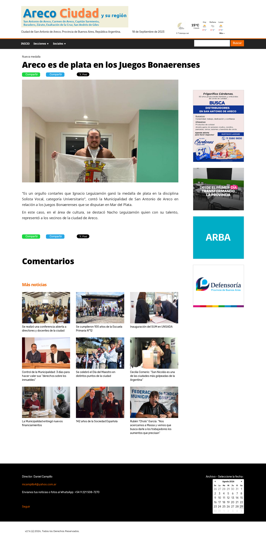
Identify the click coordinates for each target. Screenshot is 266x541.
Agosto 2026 (228, 481)
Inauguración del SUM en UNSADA (151, 326)
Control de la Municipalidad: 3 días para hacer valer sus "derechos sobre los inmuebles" (46, 376)
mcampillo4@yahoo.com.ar (39, 484)
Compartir (32, 74)
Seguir (26, 506)
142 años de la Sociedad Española (97, 421)
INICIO (25, 43)
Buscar (237, 43)
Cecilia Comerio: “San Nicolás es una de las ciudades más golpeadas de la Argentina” (152, 376)
